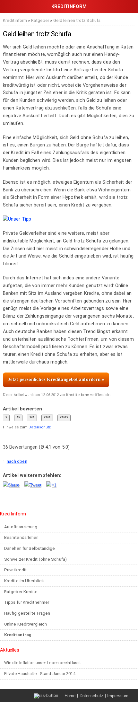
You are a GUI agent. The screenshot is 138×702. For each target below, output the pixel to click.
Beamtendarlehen (21, 537)
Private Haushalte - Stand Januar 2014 (39, 673)
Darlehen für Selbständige (29, 548)
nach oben (17, 461)
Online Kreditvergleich (25, 624)
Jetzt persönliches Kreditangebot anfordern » (56, 379)
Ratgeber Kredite (21, 591)
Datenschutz (40, 427)
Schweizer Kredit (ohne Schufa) (35, 559)
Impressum (117, 695)
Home (70, 695)
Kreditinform (15, 20)
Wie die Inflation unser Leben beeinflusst (42, 662)
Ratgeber (40, 20)
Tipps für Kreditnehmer (26, 602)
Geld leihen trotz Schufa (76, 20)
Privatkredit (15, 569)
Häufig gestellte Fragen (27, 613)
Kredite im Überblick (24, 580)
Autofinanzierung (21, 526)
